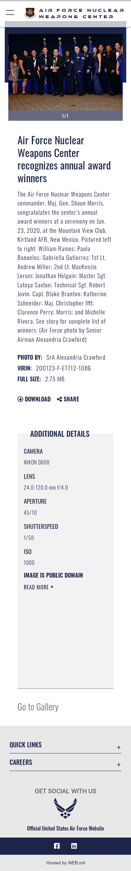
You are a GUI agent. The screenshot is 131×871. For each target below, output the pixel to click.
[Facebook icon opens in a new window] (57, 846)
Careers (21, 762)
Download (37, 399)
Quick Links (26, 744)
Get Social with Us (65, 791)
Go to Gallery (38, 706)
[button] (10, 13)
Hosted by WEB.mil (65, 862)
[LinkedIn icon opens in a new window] (74, 846)
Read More (37, 587)
